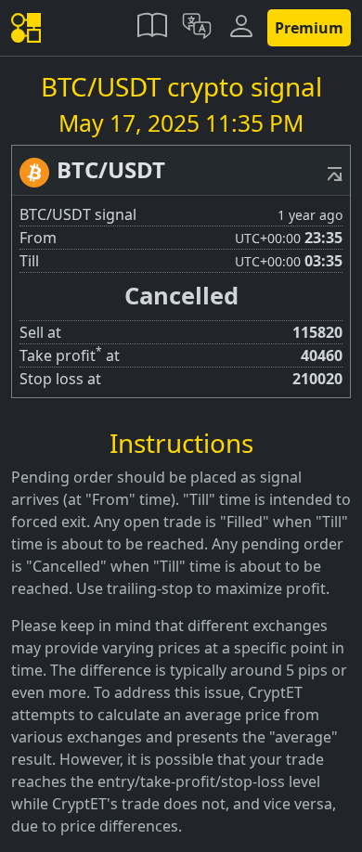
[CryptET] (29, 28)
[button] (152, 28)
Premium (309, 28)
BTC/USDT (111, 169)
